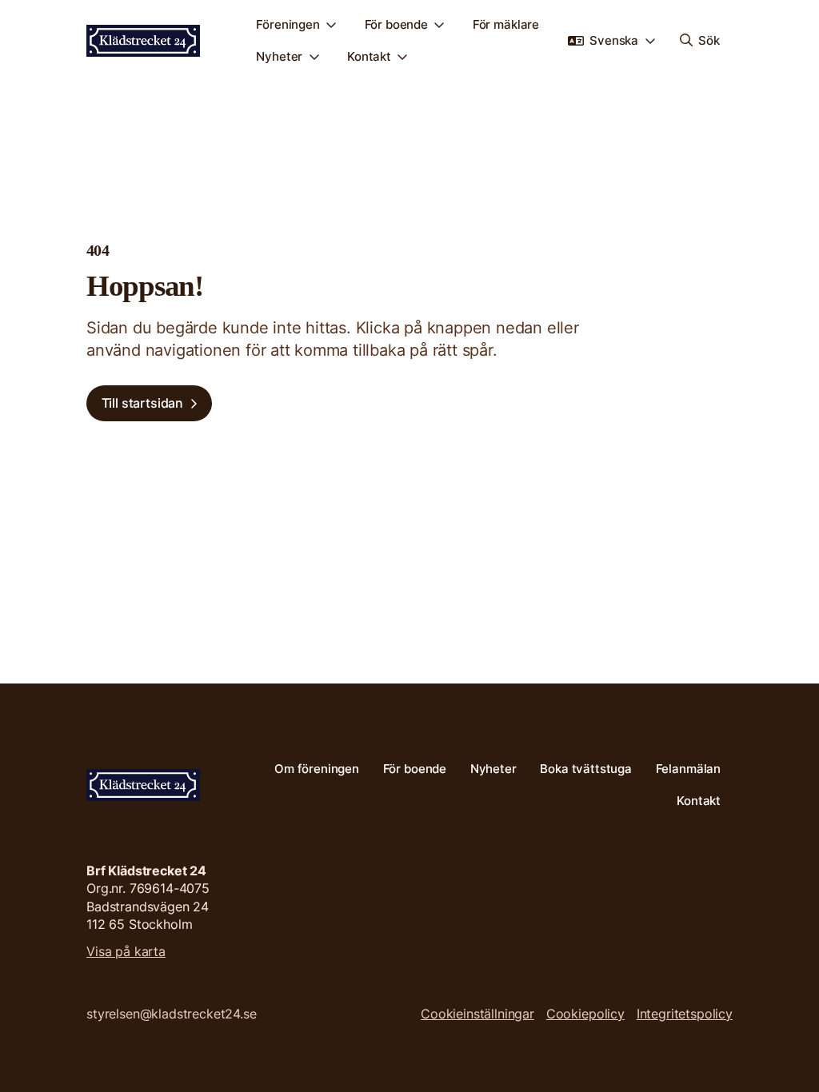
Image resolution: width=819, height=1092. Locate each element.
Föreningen (288, 24)
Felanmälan (688, 768)
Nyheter (279, 56)
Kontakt (369, 56)
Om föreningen (316, 768)
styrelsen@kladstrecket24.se (171, 1014)
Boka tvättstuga (586, 768)
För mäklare (506, 24)
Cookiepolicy (585, 1014)
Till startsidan (143, 403)
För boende (397, 24)
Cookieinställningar (477, 1014)
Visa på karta (126, 951)
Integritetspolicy (685, 1014)
